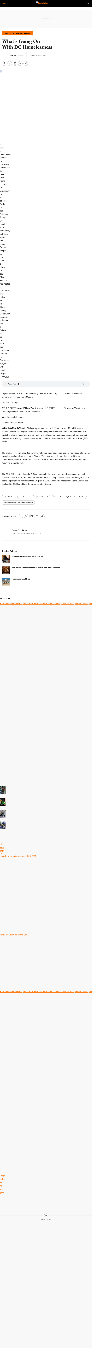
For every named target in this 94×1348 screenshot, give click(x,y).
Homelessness (24, 497)
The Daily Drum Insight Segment (17, 33)
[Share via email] (20, 63)
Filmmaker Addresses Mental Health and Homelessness (36, 567)
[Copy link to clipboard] (26, 63)
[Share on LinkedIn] (15, 63)
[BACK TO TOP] (46, 1215)
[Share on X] (9, 63)
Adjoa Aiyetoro (9, 497)
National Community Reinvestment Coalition (69, 497)
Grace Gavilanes (17, 55)
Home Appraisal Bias (21, 578)
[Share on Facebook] (4, 63)
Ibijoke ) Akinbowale (42, 497)
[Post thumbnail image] (6, 559)
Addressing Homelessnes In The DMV (28, 556)
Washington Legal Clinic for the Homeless (18, 502)
